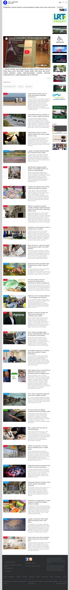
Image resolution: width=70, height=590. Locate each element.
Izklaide (65, 576)
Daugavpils (11, 576)
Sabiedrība (31, 576)
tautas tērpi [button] (28, 86)
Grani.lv (9, 82)
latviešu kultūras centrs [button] (9, 86)
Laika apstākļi (30, 581)
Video (51, 576)
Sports (38, 576)
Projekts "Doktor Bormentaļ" (19, 581)
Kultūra (5, 583)
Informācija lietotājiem (30, 563)
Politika (18, 576)
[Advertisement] (26, 23)
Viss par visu (45, 576)
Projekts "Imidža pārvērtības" (51, 581)
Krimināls (24, 576)
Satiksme (41, 581)
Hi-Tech (61, 581)
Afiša (36, 581)
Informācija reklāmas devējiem (32, 566)
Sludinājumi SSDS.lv (61, 583)
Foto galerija (32, 583)
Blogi (65, 581)
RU (64, 2)
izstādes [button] (21, 86)
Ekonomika (58, 576)
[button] (66, 2)
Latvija (5, 576)
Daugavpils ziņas (7, 581)
